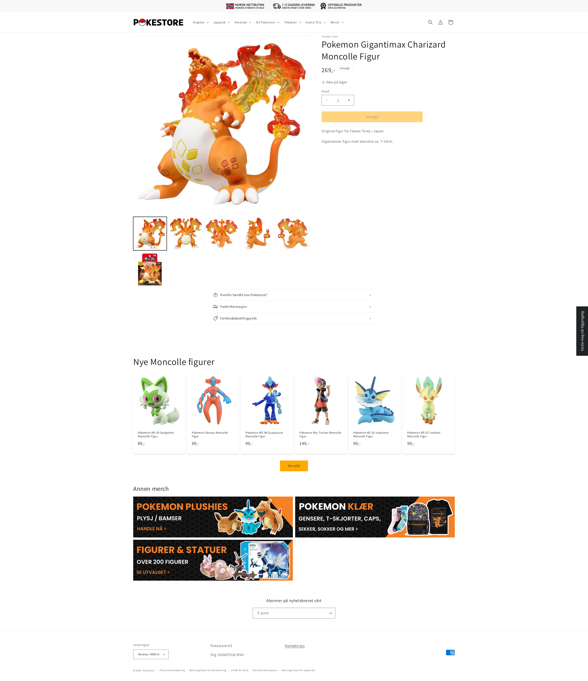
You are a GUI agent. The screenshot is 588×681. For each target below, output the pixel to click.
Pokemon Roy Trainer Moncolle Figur (320, 434)
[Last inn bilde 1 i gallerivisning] (150, 233)
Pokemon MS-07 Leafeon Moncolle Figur (424, 434)
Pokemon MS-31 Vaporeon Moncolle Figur (371, 434)
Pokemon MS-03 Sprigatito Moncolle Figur (156, 434)
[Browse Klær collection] (375, 517)
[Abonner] (330, 613)
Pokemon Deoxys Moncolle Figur (210, 434)
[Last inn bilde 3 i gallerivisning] (221, 233)
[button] (200, 22)
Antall (325, 91)
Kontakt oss (295, 645)
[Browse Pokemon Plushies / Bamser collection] (213, 517)
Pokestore (149, 670)
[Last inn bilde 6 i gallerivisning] (150, 269)
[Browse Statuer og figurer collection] (213, 560)
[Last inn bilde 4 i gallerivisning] (257, 233)
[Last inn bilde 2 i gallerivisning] (186, 233)
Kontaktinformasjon (265, 670)
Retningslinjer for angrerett (298, 670)
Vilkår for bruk (240, 670)
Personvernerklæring (172, 670)
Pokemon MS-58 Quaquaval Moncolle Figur (264, 434)
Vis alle (294, 465)
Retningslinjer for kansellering (207, 670)
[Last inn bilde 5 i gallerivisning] (293, 233)
